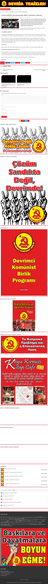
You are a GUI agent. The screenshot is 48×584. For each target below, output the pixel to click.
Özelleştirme (40, 524)
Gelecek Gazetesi (3, 521)
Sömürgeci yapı (5, 524)
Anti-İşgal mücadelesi (26, 517)
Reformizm (20, 522)
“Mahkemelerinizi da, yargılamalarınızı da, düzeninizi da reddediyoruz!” (8, 84)
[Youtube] (28, 121)
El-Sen (31, 519)
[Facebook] (24, 121)
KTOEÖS (2, 522)
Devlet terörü (6, 519)
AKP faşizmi (3, 517)
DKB (22, 519)
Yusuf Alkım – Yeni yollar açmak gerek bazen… (12, 483)
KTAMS (43, 521)
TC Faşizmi (12, 524)
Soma (9, 66)
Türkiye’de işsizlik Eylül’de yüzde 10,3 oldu (39, 69)
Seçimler (40, 522)
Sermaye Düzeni (35, 522)
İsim (2, 105)
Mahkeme (5, 66)
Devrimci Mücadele (15, 519)
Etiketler (14, 490)
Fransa (44, 519)
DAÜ (43, 517)
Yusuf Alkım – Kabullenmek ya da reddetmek (11, 479)
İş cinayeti (5, 525)
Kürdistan (10, 522)
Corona (40, 517)
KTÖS (6, 522)
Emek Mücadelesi (35, 519)
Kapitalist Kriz (39, 521)
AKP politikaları (9, 517)
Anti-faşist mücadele (19, 517)
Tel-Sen (15, 524)
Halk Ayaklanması (12, 521)
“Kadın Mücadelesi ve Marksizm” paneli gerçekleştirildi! (20, 9)
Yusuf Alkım (33, 524)
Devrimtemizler (44, 469)
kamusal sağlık (34, 521)
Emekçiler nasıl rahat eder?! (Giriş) (10, 468)
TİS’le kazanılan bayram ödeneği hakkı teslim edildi (23, 84)
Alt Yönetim (14, 517)
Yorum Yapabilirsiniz (19, 17)
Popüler (5, 490)
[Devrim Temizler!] (24, 3)
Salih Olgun (25, 522)
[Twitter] (26, 121)
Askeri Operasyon (33, 517)
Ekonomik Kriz (27, 519)
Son (1, 490)
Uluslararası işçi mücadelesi (21, 524)
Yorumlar (9, 490)
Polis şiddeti (15, 522)
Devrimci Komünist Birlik (24, 579)
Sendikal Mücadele (30, 522)
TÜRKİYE (13, 17)
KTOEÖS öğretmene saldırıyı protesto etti (8, 69)
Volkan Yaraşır (27, 524)
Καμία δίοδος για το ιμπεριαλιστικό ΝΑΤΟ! (10, 492)
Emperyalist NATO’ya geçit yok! (8, 499)
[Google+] (22, 121)
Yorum (2, 94)
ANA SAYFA (2, 11)
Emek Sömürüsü (40, 519)
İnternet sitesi (3, 112)
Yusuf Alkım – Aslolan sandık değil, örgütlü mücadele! (13, 472)
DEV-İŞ (2, 519)
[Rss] (20, 121)
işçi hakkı (18, 521)
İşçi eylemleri (9, 525)
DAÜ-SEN (45, 517)
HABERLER (6, 11)
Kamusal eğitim (26, 521)
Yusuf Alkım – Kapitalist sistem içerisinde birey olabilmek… (14, 476)
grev (7, 521)
